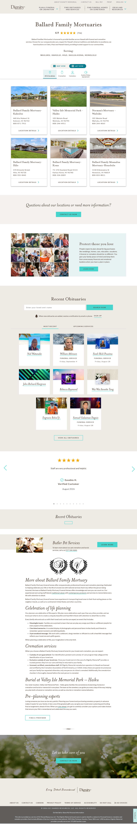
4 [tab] (64, 504)
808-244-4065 (98, 123)
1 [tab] (54, 504)
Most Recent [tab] (50, 326)
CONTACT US (86, 2)
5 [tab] (67, 504)
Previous (5, 472)
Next (131, 468)
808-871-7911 (19, 123)
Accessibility (90, 803)
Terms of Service (73, 803)
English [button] (120, 2)
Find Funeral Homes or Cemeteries (97, 8)
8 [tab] (77, 504)
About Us (14, 803)
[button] (120, 2)
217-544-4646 (71, 550)
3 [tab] (60, 504)
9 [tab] (80, 504)
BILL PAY (99, 2)
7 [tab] (73, 504)
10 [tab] (83, 504)
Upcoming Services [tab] (83, 326)
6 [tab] (70, 504)
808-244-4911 (59, 123)
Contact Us (27, 803)
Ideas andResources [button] (117, 8)
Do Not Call (105, 803)
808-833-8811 (98, 175)
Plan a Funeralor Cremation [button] (47, 8)
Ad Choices (121, 803)
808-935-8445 (19, 175)
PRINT (109, 2)
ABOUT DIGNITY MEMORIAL (65, 2)
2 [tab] (57, 504)
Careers (40, 803)
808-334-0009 (59, 175)
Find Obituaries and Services (72, 8)
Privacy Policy (54, 803)
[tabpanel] (69, 478)
